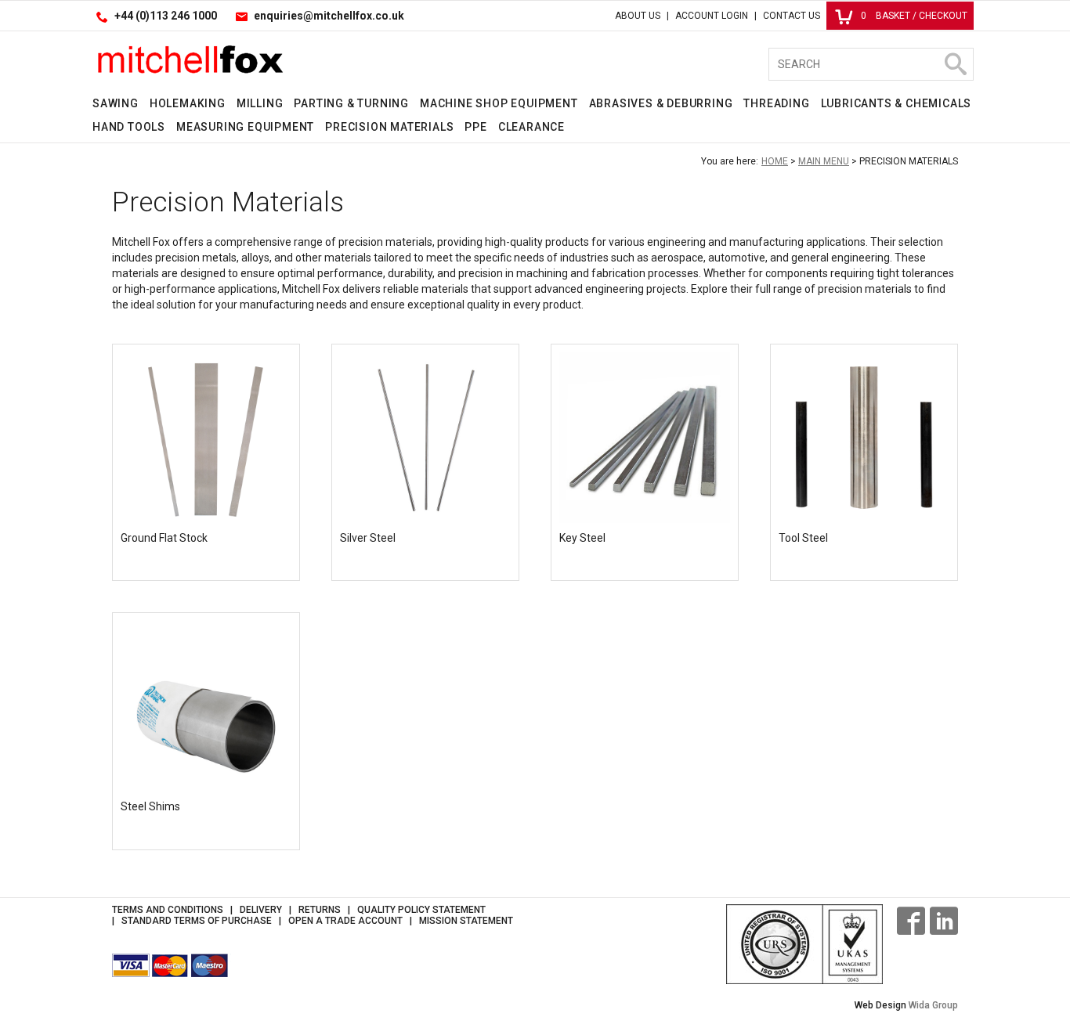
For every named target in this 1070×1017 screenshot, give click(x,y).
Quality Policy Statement (421, 909)
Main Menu (823, 161)
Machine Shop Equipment (499, 103)
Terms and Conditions (167, 909)
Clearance (531, 127)
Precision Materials (389, 127)
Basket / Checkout (914, 15)
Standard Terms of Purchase (196, 920)
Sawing (115, 103)
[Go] (955, 64)
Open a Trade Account (345, 920)
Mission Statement (466, 920)
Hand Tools (128, 127)
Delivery (261, 909)
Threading (776, 103)
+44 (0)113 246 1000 (165, 15)
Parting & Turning (351, 103)
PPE (475, 127)
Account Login (711, 15)
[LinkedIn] (944, 921)
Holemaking (188, 103)
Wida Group (933, 1005)
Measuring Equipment (245, 127)
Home (774, 161)
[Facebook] (911, 921)
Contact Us (791, 15)
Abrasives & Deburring (661, 103)
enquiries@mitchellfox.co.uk (329, 15)
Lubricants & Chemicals (896, 103)
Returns (319, 909)
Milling (260, 103)
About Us (637, 15)
